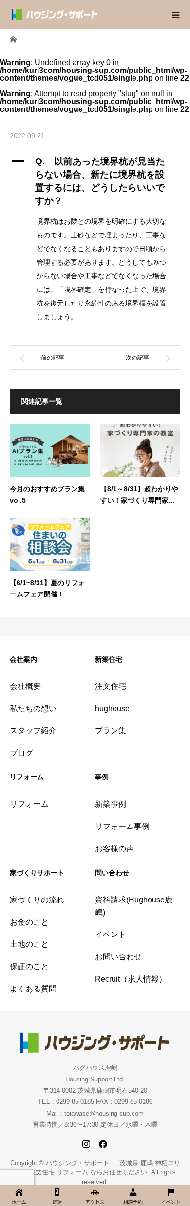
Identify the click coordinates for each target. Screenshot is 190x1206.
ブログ (21, 753)
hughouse (112, 708)
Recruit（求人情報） (131, 979)
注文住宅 (110, 686)
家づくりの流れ (37, 900)
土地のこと (29, 944)
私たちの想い (33, 708)
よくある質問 (33, 989)
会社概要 (25, 686)
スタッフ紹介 (33, 730)
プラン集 (110, 730)
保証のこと (29, 966)
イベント (110, 934)
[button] (95, 181)
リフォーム (29, 804)
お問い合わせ (118, 957)
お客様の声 (114, 849)
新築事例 (110, 804)
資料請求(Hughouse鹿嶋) (133, 906)
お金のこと (29, 922)
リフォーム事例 (122, 826)
